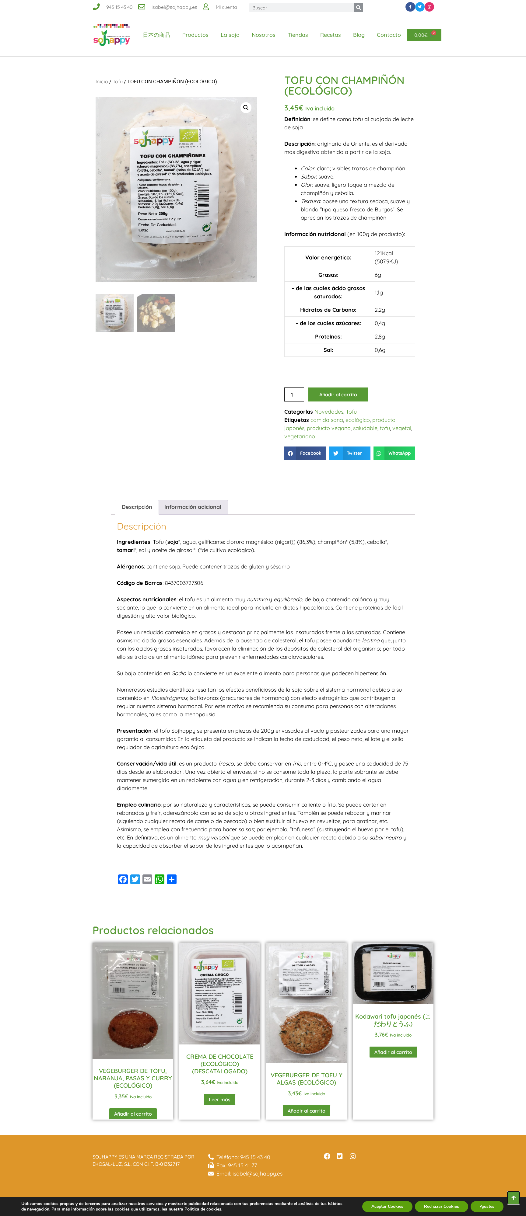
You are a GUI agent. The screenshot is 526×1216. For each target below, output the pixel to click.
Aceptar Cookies (387, 1206)
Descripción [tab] (137, 506)
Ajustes (487, 1206)
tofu (385, 428)
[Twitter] (420, 7)
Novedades (328, 411)
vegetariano (299, 436)
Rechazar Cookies (441, 1206)
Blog (359, 34)
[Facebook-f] (410, 7)
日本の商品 (156, 34)
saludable (365, 428)
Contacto (389, 34)
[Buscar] (358, 7)
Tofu (118, 81)
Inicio (102, 81)
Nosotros (263, 34)
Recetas (330, 34)
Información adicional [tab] (192, 506)
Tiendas (298, 34)
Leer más (219, 1099)
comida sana (326, 419)
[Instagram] (429, 7)
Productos (195, 34)
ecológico (357, 419)
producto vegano (329, 428)
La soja (230, 34)
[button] (245, 107)
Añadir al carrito (338, 394)
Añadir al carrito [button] (133, 1114)
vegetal (401, 428)
